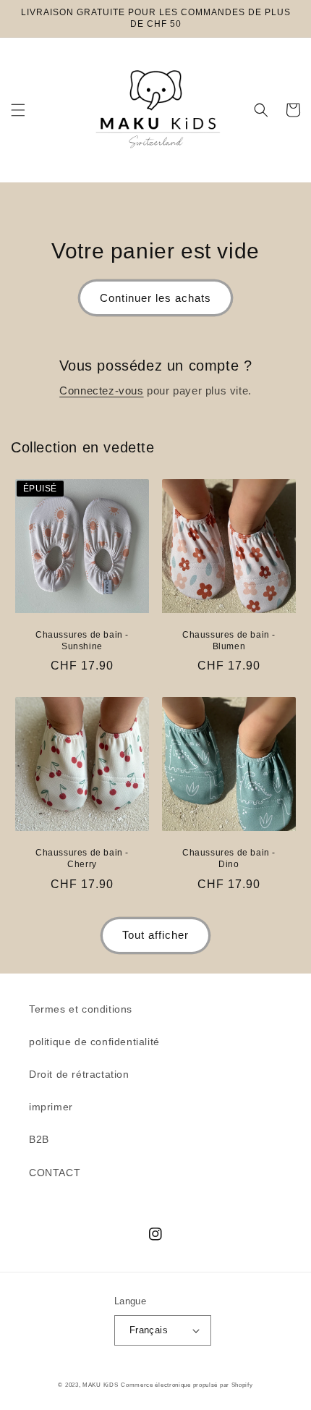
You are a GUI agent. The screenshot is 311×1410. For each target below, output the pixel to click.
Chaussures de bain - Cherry (82, 858)
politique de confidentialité (94, 1041)
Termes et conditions (80, 1009)
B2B (39, 1139)
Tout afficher (155, 935)
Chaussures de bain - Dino (229, 858)
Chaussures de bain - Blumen (229, 640)
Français (148, 1330)
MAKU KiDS (100, 1384)
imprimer (51, 1107)
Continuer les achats (155, 298)
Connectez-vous (101, 390)
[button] (18, 110)
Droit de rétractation (79, 1074)
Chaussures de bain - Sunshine (82, 640)
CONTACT (54, 1172)
